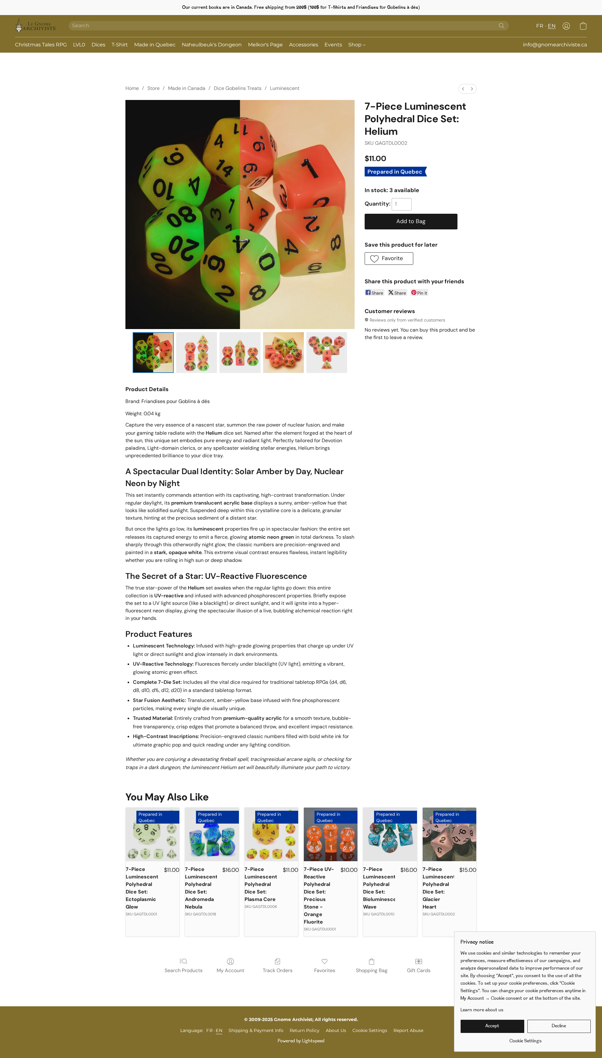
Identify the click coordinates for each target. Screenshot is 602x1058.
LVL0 (79, 45)
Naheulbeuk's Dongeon (212, 45)
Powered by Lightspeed (301, 1041)
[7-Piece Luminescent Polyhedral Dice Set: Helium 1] (196, 352)
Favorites (324, 970)
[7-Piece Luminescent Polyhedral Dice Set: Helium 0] (153, 352)
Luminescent (284, 88)
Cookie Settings (369, 1030)
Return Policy (304, 1030)
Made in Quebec (155, 45)
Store (153, 88)
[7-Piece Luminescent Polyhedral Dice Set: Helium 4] (326, 352)
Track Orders (278, 970)
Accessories (303, 45)
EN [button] (552, 26)
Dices (98, 45)
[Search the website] (501, 25)
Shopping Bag (372, 970)
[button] (35, 26)
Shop (355, 45)
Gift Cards (418, 970)
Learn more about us (482, 1010)
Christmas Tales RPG (41, 45)
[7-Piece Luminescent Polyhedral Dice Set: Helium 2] (239, 352)
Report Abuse (408, 1030)
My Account (230, 970)
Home (132, 88)
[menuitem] (463, 88)
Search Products (184, 970)
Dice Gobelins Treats (237, 88)
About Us (336, 1030)
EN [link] (219, 1030)
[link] (526, 1039)
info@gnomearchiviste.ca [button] (555, 45)
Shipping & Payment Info (256, 1030)
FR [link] (209, 1030)
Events (333, 45)
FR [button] (539, 26)
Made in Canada (186, 88)
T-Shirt (120, 45)
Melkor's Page (265, 45)
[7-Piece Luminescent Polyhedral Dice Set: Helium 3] (283, 352)
